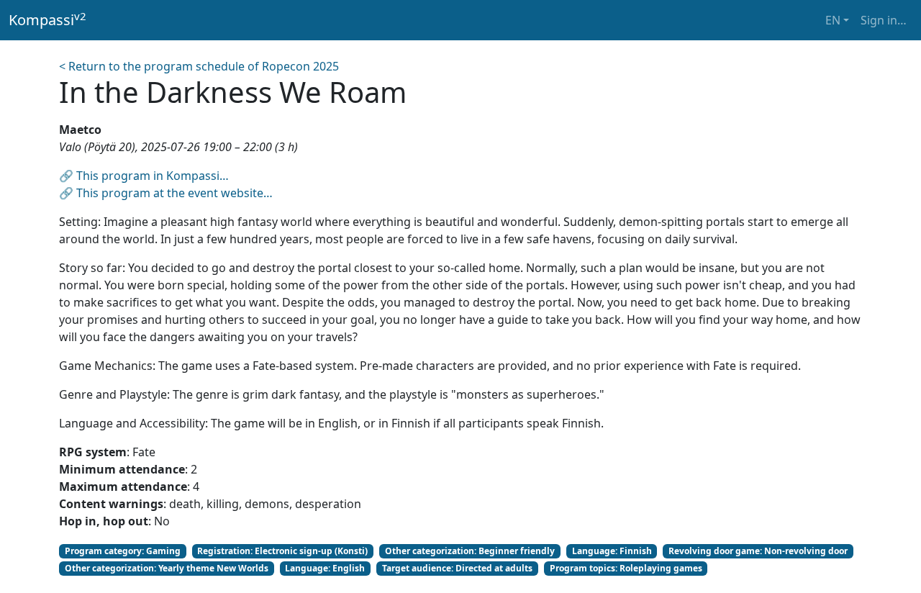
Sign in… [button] (884, 20)
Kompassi (47, 19)
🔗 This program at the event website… (166, 193)
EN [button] (832, 20)
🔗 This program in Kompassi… (144, 176)
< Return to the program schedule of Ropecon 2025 (199, 66)
